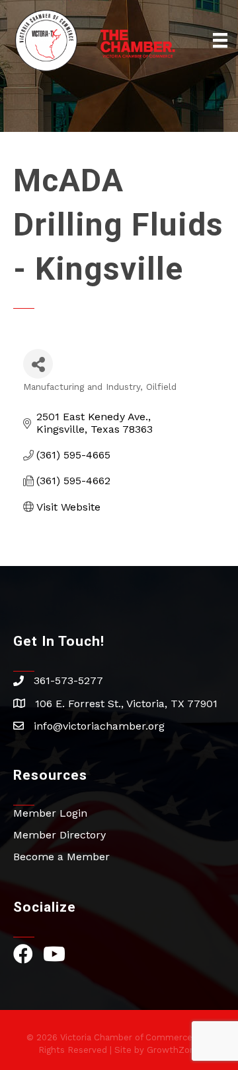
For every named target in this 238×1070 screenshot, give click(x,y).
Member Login (50, 813)
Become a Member (61, 856)
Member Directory (59, 835)
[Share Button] (38, 364)
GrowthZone (173, 1050)
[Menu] (220, 40)
